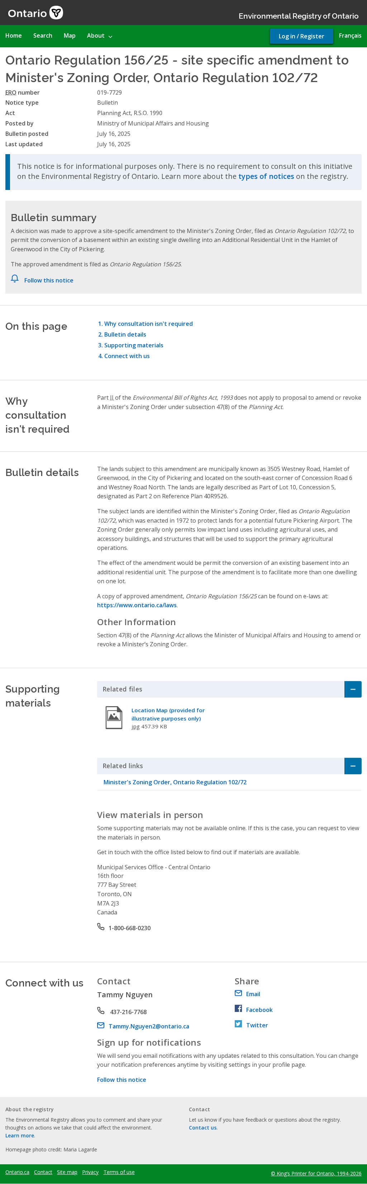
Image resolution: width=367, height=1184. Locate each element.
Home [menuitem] (13, 35)
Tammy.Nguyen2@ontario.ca (149, 1026)
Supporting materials (133, 345)
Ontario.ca (17, 1172)
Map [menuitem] (70, 35)
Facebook (259, 1010)
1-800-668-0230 (130, 928)
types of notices (266, 176)
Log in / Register (301, 36)
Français (350, 35)
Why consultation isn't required (148, 324)
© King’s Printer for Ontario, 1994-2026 (316, 1173)
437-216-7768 (128, 1012)
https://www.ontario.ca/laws (137, 605)
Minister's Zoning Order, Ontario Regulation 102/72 (175, 782)
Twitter (257, 1025)
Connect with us (127, 356)
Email (253, 994)
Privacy (90, 1172)
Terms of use (119, 1172)
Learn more (19, 1135)
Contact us (202, 1127)
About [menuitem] (96, 35)
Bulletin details (125, 334)
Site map (67, 1172)
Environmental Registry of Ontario (299, 15)
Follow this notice (48, 280)
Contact (43, 1172)
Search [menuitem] (42, 35)
